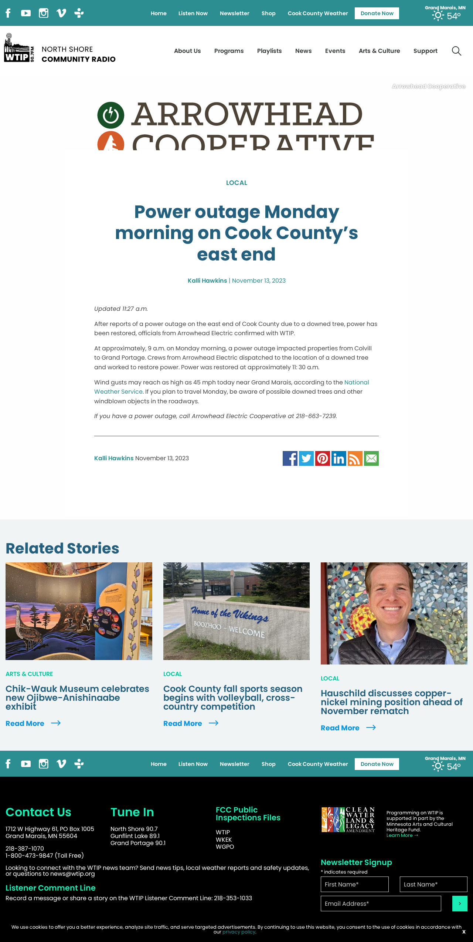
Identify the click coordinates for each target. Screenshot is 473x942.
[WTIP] (62, 46)
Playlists (269, 51)
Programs (229, 51)
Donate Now (377, 13)
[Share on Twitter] (306, 458)
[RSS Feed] (355, 458)
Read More (26, 724)
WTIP (223, 832)
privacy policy (238, 932)
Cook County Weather (318, 13)
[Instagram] (43, 12)
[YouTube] (26, 12)
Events (335, 51)
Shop (269, 13)
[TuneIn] (79, 12)
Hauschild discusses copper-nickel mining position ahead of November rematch (392, 702)
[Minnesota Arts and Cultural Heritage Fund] (348, 819)
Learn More (400, 835)
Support (426, 51)
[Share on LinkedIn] (338, 458)
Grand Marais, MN (445, 8)
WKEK (224, 839)
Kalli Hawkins (207, 280)
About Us (187, 51)
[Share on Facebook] (290, 458)
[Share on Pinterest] (322, 458)
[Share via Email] (371, 458)
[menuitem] (158, 13)
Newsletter (234, 13)
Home (159, 13)
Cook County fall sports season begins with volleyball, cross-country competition (233, 697)
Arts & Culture (379, 51)
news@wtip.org (72, 873)
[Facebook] (8, 12)
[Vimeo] (61, 12)
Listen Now (193, 13)
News (303, 51)
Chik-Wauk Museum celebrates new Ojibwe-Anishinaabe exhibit (77, 697)
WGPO (225, 846)
